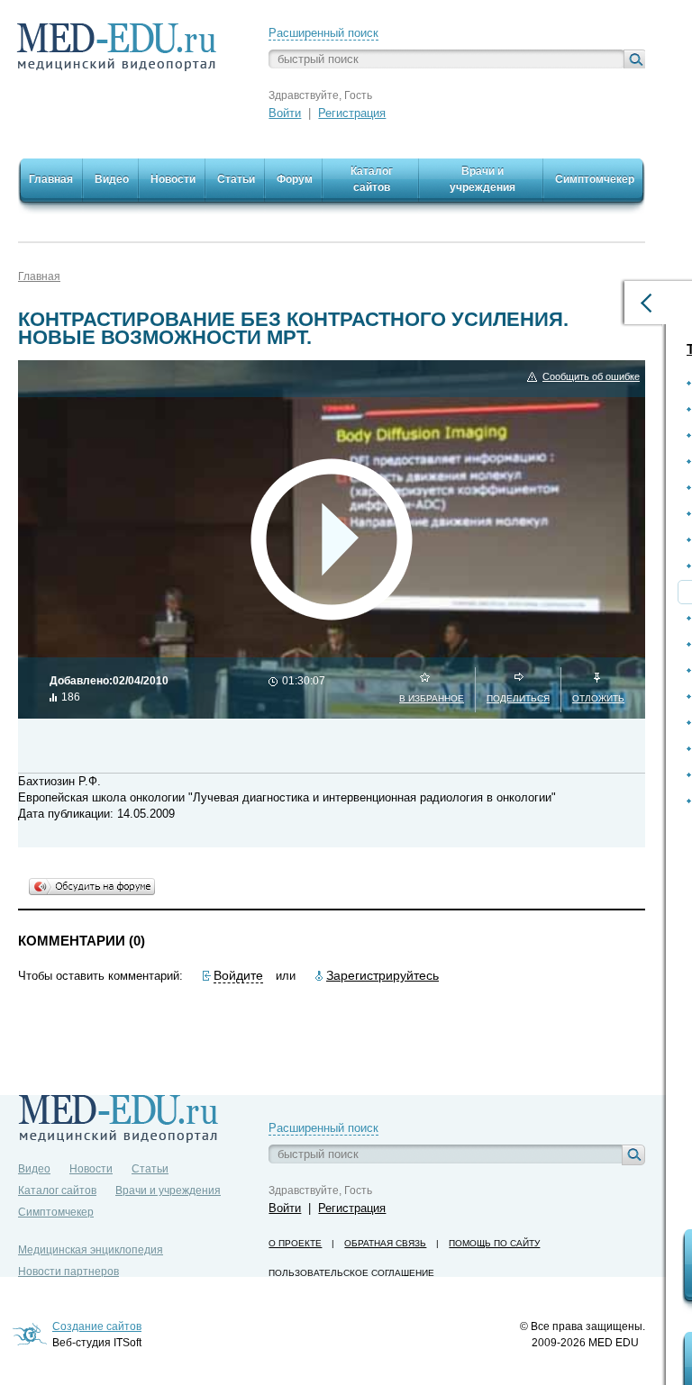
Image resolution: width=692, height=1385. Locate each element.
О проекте (295, 1243)
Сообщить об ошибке (591, 376)
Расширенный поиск (323, 33)
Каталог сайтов (57, 1190)
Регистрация (352, 113)
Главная (39, 276)
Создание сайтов (96, 1326)
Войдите (238, 975)
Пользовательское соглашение (351, 1273)
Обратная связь (385, 1243)
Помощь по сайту (494, 1243)
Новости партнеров (68, 1271)
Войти (285, 113)
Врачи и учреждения (168, 1190)
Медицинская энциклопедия (90, 1250)
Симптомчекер (56, 1212)
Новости (91, 1169)
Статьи (150, 1169)
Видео (34, 1169)
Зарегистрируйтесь (382, 975)
